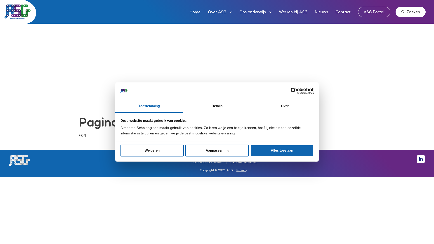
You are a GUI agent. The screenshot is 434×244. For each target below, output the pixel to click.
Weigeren (152, 150)
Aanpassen (214, 150)
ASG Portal (374, 11)
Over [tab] (285, 106)
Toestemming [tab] (149, 106)
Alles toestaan (282, 150)
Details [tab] (217, 106)
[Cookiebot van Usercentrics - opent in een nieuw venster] (294, 91)
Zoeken (413, 11)
